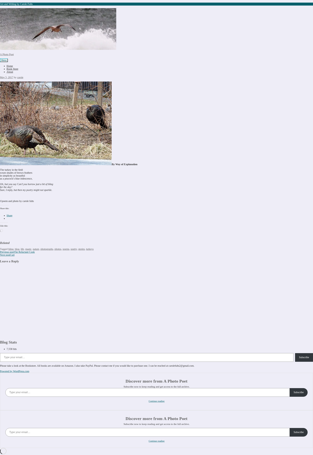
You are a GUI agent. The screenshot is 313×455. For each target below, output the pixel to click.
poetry (74, 249)
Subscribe (304, 357)
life (22, 249)
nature (36, 249)
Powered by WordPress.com (14, 371)
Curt (7, 255)
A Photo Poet (7, 54)
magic (28, 249)
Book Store (12, 69)
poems (66, 249)
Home (10, 66)
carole (20, 77)
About (10, 71)
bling (11, 249)
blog (17, 249)
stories (81, 249)
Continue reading (156, 401)
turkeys (90, 249)
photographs (46, 249)
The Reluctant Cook (17, 252)
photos (57, 249)
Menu (4, 60)
